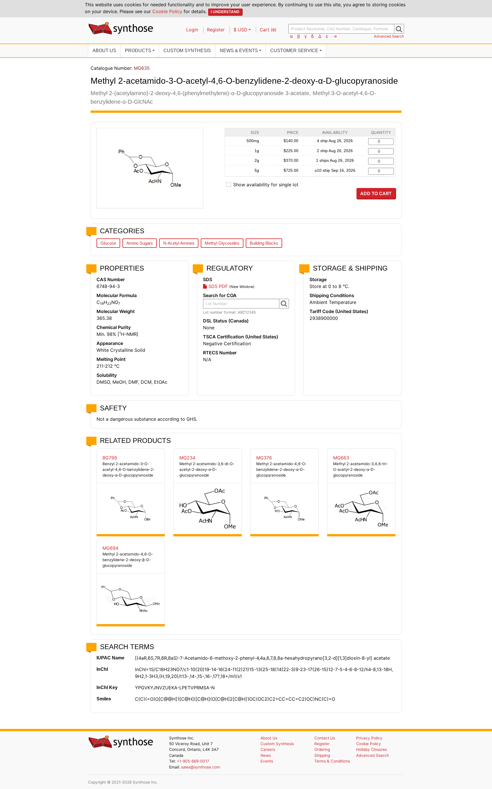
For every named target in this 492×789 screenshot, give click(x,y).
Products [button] (138, 50)
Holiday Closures (371, 749)
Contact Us (324, 738)
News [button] (239, 50)
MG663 (341, 458)
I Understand (225, 11)
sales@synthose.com (200, 767)
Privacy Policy (369, 738)
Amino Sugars (139, 243)
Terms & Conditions (332, 761)
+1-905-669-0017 (193, 761)
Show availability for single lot (265, 184)
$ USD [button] (240, 29)
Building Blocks (264, 243)
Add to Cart (376, 193)
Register (216, 29)
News (266, 755)
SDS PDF (217, 286)
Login (192, 29)
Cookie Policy (167, 11)
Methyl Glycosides (222, 243)
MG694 (110, 548)
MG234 (187, 458)
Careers (268, 749)
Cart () (268, 29)
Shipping (322, 755)
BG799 (109, 458)
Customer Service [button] (294, 50)
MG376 (264, 458)
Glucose (108, 243)
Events (267, 761)
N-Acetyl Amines (178, 243)
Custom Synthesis (187, 50)
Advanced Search (389, 36)
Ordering (322, 749)
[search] (399, 29)
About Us (104, 50)
